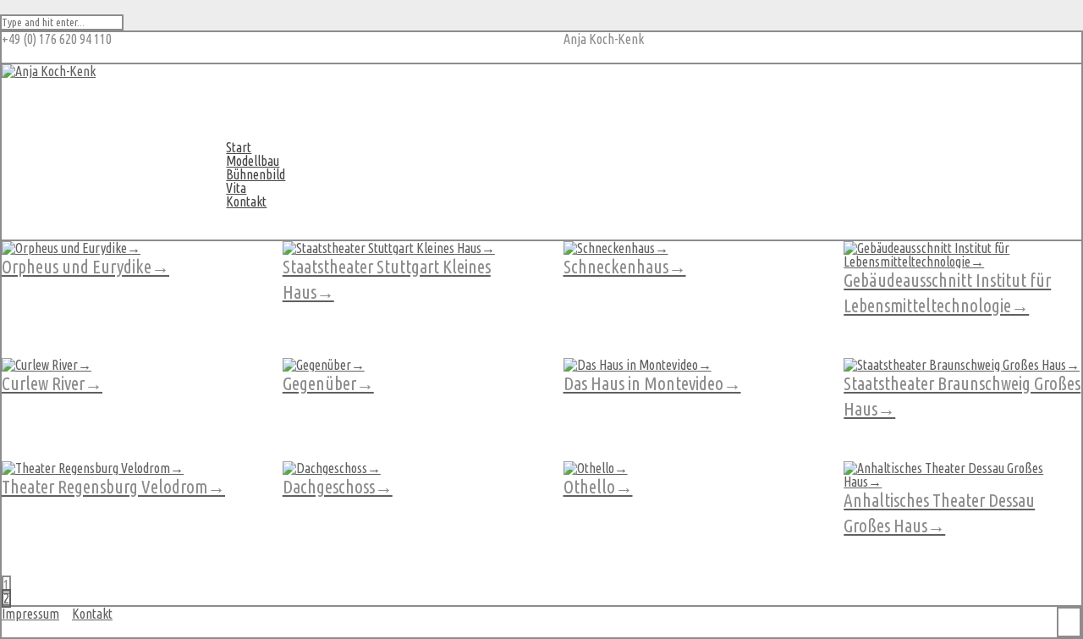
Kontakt (246, 201)
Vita (236, 188)
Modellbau (252, 160)
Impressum (30, 613)
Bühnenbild (255, 174)
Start (238, 147)
